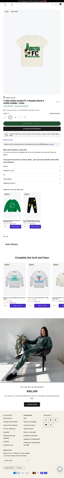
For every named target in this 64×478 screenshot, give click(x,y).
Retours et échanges (30, 422)
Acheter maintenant (32, 128)
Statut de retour (28, 428)
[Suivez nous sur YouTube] (46, 424)
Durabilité (6, 432)
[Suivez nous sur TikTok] (50, 424)
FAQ (25, 418)
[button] (59, 469)
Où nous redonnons (9, 428)
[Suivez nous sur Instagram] (55, 420)
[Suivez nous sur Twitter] (50, 420)
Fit (4, 175)
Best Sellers (14, 11)
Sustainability (7, 179)
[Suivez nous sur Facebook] (46, 420)
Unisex (6, 11)
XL (25, 117)
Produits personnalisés (10, 422)
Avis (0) (5, 236)
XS (5, 117)
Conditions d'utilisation (31, 435)
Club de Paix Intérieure (10, 425)
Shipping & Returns (9, 183)
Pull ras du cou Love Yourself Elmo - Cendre (38, 297)
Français (19, 467)
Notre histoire (7, 418)
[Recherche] (52, 4)
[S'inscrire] (28, 460)
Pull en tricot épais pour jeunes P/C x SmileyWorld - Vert (12, 221)
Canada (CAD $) (9, 467)
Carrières (6, 441)
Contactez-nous (8, 445)
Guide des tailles (54, 113)
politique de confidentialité (32, 439)
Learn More (32, 404)
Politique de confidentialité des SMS (32, 444)
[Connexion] (56, 4)
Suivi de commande (30, 432)
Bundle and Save (8, 139)
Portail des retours (29, 425)
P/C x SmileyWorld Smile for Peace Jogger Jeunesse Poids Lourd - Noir (31, 221)
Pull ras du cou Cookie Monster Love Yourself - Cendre (14, 298)
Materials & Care (8, 170)
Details (5, 166)
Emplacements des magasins (9, 437)
